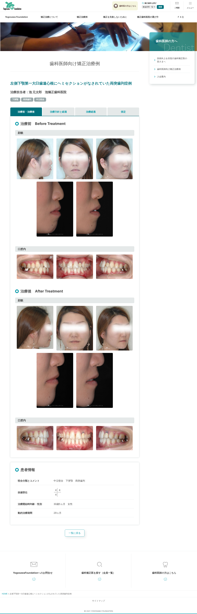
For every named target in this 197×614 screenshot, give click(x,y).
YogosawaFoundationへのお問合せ (33, 572)
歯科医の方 (127, 6)
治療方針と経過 (58, 111)
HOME (4, 594)
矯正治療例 (82, 17)
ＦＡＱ (180, 17)
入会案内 (161, 76)
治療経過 (91, 111)
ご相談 (177, 8)
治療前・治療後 (26, 111)
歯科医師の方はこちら (164, 572)
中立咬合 (40, 99)
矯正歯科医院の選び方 (148, 17)
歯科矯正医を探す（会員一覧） (98, 572)
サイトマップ (98, 601)
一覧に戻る (75, 533)
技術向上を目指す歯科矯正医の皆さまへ (172, 60)
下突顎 (15, 99)
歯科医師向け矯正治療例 (169, 69)
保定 (123, 111)
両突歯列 (27, 99)
